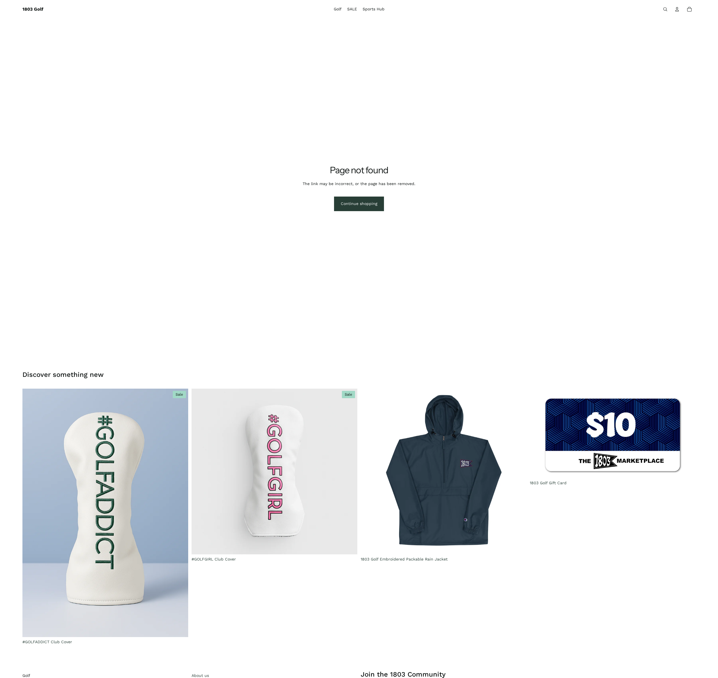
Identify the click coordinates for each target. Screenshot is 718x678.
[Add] (179, 628)
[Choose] (518, 546)
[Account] (677, 9)
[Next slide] (179, 513)
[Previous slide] (30, 513)
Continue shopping (359, 203)
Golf (26, 675)
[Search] (665, 9)
